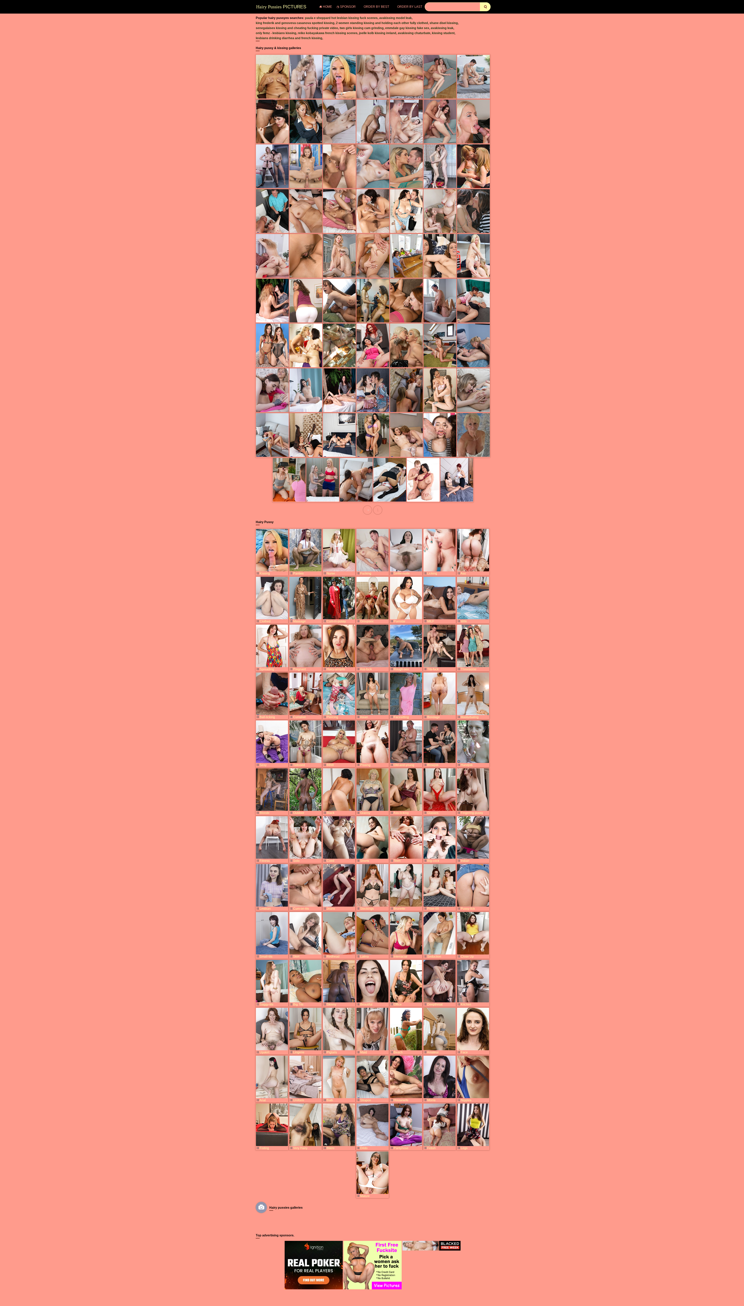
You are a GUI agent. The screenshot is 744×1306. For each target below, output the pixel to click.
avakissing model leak (395, 18)
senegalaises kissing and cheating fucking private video (297, 28)
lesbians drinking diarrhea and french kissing (289, 38)
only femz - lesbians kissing (276, 33)
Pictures (281, 6)
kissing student (443, 33)
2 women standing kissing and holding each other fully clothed (382, 23)
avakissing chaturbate (414, 33)
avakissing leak (442, 28)
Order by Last (409, 6)
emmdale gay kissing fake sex (407, 28)
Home (327, 6)
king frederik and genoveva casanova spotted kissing (295, 23)
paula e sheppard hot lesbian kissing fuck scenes (341, 18)
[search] (485, 6)
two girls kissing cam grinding (362, 28)
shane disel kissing (444, 23)
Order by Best (376, 6)
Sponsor (348, 6)
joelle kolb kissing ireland (377, 33)
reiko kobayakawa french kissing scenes (327, 33)
